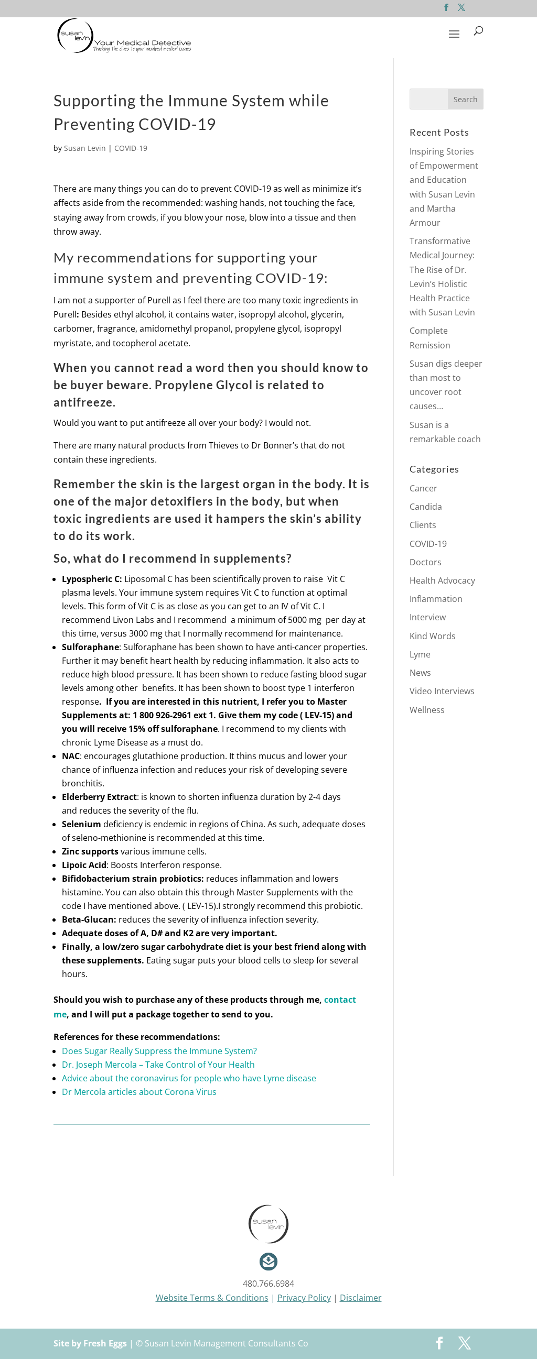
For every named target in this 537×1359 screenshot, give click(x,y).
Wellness (427, 710)
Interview (428, 617)
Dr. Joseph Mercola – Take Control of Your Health (158, 1064)
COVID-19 (130, 148)
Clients (423, 525)
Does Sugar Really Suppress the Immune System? (159, 1051)
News (420, 672)
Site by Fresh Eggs (90, 1343)
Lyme (420, 654)
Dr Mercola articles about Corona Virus (139, 1092)
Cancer (423, 488)
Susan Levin (85, 148)
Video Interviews (442, 691)
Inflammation (436, 599)
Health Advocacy (442, 580)
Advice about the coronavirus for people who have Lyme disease (189, 1078)
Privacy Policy (304, 1297)
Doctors (426, 562)
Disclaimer (361, 1297)
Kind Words (433, 636)
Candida (426, 506)
